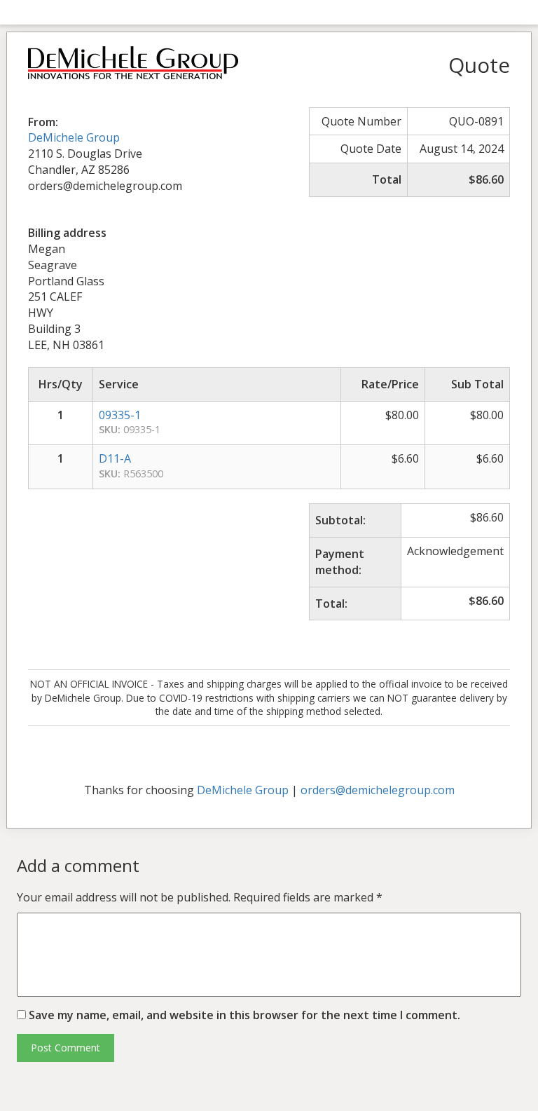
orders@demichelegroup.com (378, 790)
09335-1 (120, 415)
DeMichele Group (74, 137)
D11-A (115, 458)
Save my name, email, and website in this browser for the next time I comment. (244, 1015)
